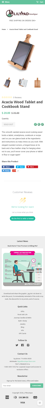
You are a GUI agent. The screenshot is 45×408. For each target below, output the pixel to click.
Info (22, 330)
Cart (41, 2)
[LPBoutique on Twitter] (17, 346)
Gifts (22, 311)
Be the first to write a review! (22, 218)
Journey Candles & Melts (22, 318)
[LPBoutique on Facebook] (22, 346)
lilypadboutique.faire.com (26, 361)
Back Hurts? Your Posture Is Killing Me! (22, 246)
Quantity (5, 118)
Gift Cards (22, 333)
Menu (7, 2)
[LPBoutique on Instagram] (28, 346)
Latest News (22, 241)
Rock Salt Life (22, 314)
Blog (22, 327)
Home (4, 29)
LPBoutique (28, 393)
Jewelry (22, 324)
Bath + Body (22, 321)
